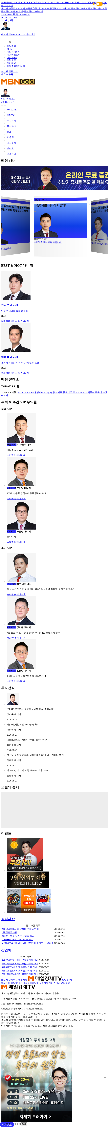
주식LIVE (12, 109)
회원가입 (13, 71)
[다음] (5, 105)
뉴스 (9, 132)
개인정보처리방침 (29, 983)
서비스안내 (54, 983)
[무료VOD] (54, 286)
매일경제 (11, 46)
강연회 (10, 148)
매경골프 (11, 60)
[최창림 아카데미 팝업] (36, 1121)
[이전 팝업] (4, 1077)
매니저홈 (47, 242)
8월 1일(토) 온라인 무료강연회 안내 (19, 970)
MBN (9, 49)
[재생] (35, 211)
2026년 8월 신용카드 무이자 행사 (18, 936)
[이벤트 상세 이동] (25, 870)
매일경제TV (13, 51)
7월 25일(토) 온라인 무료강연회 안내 (20, 974)
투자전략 (11, 121)
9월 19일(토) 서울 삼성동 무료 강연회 (20, 929)
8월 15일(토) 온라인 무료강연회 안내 (20, 963)
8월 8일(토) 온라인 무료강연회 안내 (19, 967)
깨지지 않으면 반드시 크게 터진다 (18, 34)
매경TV (10, 115)
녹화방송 (38, 242)
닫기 (24, 1124)
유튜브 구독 (7, 74)
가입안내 (7, 245)
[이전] (2, 105)
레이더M (11, 63)
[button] (99, 4)
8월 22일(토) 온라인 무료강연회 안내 (20, 960)
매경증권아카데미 (16, 66)
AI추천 (10, 137)
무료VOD (11, 444)
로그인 (4, 71)
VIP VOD (38, 239)
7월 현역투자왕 (9, 932)
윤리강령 (65, 983)
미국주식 (11, 143)
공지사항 (43, 983)
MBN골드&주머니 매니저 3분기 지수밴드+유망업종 (28, 943)
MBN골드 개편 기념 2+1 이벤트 (17, 939)
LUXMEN (12, 57)
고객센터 (11, 154)
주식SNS (11, 126)
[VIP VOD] (54, 337)
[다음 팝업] (105, 1077)
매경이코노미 (13, 54)
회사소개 (5, 983)
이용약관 (15, 983)
